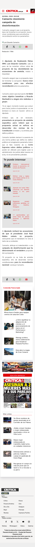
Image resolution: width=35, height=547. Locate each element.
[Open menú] (3, 11)
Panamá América (9, 504)
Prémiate (21, 510)
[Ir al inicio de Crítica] (14, 11)
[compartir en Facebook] (7, 47)
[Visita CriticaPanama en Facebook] (6, 521)
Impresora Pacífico (24, 513)
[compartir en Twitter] (14, 47)
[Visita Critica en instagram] (29, 521)
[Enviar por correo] (26, 47)
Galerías (30, 526)
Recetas (6, 513)
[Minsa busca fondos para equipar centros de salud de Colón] (17, 300)
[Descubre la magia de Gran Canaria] (9, 351)
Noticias (4, 526)
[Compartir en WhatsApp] (20, 46)
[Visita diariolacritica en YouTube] (23, 521)
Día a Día (6, 507)
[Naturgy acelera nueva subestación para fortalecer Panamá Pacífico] (9, 341)
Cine (20, 504)
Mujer (5, 510)
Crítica (5, 501)
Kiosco (21, 501)
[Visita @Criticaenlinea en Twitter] (12, 521)
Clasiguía (21, 507)
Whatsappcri (13, 526)
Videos (22, 526)
